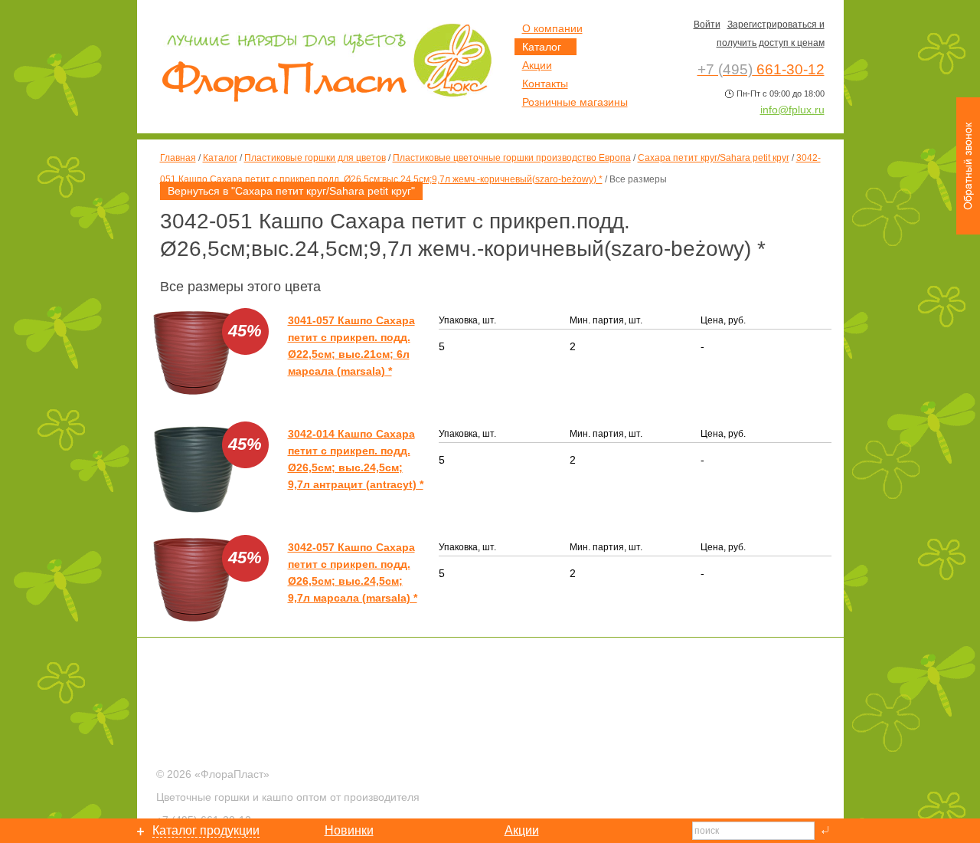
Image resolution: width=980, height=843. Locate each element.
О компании (552, 28)
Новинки (349, 830)
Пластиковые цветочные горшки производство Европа (512, 158)
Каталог (220, 158)
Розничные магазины (575, 102)
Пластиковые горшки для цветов (315, 158)
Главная (178, 158)
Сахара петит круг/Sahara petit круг (713, 158)
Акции (537, 65)
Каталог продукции (206, 830)
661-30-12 (761, 69)
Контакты (545, 83)
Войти (707, 24)
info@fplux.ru (792, 109)
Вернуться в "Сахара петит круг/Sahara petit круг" (291, 191)
